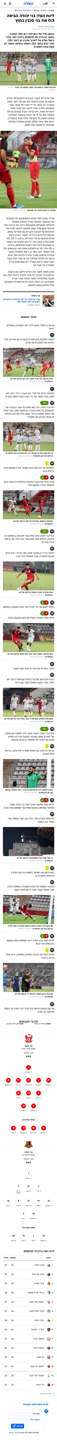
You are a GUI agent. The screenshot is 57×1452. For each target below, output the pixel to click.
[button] (45, 3)
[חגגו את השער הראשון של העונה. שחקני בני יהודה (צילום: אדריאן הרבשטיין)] (28, 72)
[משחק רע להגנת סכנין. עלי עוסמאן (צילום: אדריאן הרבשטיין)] (28, 172)
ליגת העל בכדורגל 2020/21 (39, 1251)
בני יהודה (50, 1394)
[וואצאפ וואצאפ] (10, 3)
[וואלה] (28, 3)
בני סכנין (43, 1394)
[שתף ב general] (4, 3)
